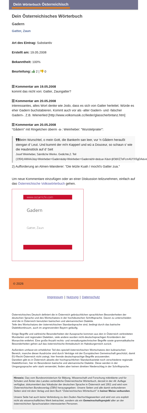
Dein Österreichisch (40, 4)
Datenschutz (91, 297)
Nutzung (73, 297)
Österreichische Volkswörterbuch (41, 183)
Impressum (55, 297)
